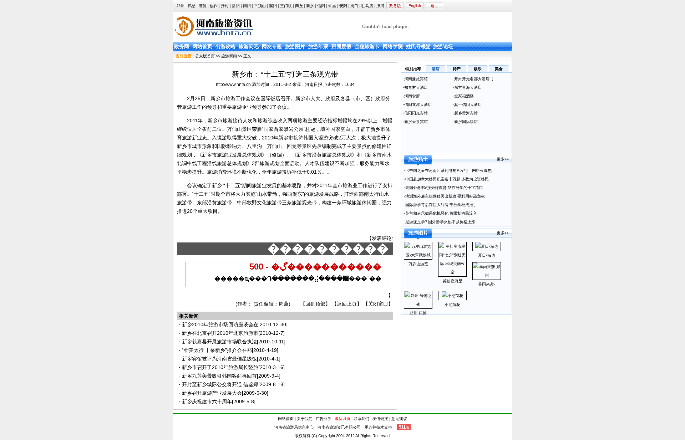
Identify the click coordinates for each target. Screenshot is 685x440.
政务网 (181, 46)
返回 (434, 6)
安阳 (343, 6)
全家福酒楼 (464, 96)
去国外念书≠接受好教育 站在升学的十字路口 (444, 187)
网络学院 (393, 46)
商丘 (299, 6)
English (415, 6)
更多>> (503, 159)
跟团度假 (341, 46)
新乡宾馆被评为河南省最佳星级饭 (219, 359)
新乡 (310, 6)
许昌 (332, 6)
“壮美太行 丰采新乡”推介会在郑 (217, 350)
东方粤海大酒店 (468, 87)
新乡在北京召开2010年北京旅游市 (220, 333)
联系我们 (361, 418)
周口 (354, 6)
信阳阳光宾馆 (416, 113)
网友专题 (272, 46)
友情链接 (380, 418)
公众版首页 (205, 56)
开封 (225, 6)
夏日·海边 (486, 255)
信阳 (321, 6)
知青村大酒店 (416, 87)
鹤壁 (192, 6)
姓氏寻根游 (418, 46)
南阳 (247, 6)
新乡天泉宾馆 (416, 121)
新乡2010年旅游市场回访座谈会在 (220, 324)
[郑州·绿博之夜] (418, 304)
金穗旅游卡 (367, 46)
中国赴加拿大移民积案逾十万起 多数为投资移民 (447, 179)
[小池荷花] (452, 295)
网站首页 (202, 46)
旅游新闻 (229, 56)
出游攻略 (225, 46)
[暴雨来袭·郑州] (487, 275)
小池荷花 (452, 304)
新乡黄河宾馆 (466, 113)
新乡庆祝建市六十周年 (207, 401)
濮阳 (273, 6)
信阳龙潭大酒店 (418, 104)
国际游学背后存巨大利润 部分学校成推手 (441, 205)
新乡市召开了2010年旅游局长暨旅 (220, 367)
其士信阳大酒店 (468, 104)
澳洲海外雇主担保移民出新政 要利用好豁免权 (445, 196)
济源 (203, 6)
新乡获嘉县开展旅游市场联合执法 (219, 341)
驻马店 (367, 6)
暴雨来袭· (486, 284)
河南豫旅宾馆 (416, 79)
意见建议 (399, 418)
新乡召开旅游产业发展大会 (212, 393)
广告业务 (323, 418)
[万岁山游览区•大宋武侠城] (418, 255)
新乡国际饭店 (466, 121)
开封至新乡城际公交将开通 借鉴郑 (220, 384)
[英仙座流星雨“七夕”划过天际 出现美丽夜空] (452, 272)
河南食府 (412, 96)
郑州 (180, 6)
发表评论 (382, 238)
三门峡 (286, 6)
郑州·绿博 (418, 313)
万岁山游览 (418, 264)
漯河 (380, 6)
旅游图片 (295, 46)
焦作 (214, 6)
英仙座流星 (452, 281)
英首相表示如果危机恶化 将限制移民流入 (441, 213)
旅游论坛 (443, 46)
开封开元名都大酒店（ (473, 79)
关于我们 (305, 418)
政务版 (395, 6)
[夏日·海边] (486, 246)
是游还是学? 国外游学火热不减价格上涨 (440, 222)
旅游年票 (318, 46)
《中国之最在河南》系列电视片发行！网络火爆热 (448, 170)
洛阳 (236, 6)
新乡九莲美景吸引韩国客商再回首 (219, 376)
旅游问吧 (249, 46)
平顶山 (260, 6)
